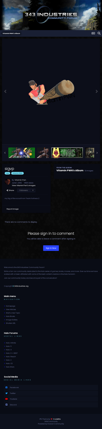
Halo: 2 (8, 360)
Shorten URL (10, 323)
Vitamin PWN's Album (69, 170)
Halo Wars (10, 367)
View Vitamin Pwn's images (23, 185)
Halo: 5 (9, 346)
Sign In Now (51, 248)
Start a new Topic (13, 313)
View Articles (11, 309)
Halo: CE (9, 363)
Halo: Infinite (11, 343)
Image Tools (88, 139)
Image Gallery (12, 320)
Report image (13, 209)
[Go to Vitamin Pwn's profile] (7, 181)
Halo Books (10, 316)
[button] (5, 153)
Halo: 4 (9, 350)
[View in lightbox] (51, 91)
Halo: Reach (11, 356)
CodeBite (57, 419)
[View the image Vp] (67, 152)
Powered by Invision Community (51, 424)
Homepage (10, 306)
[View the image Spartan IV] (43, 152)
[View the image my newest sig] (21, 152)
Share (11, 190)
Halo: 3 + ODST (12, 353)
